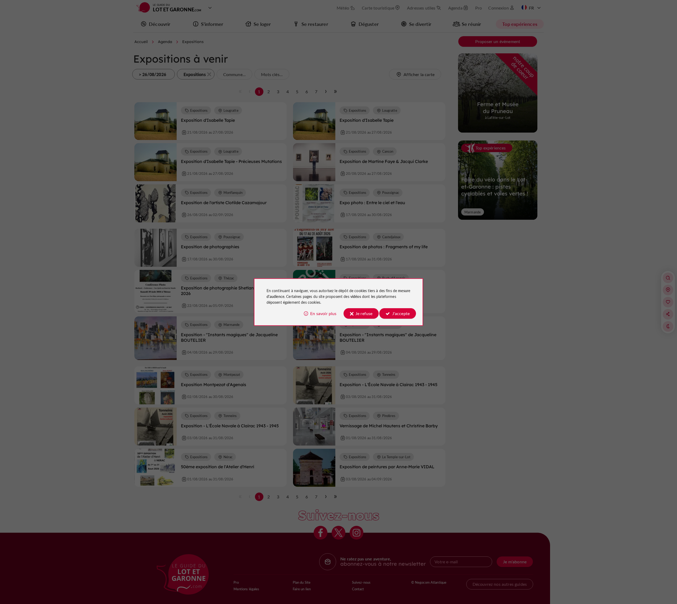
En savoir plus (323, 313)
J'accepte (401, 313)
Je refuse (363, 313)
